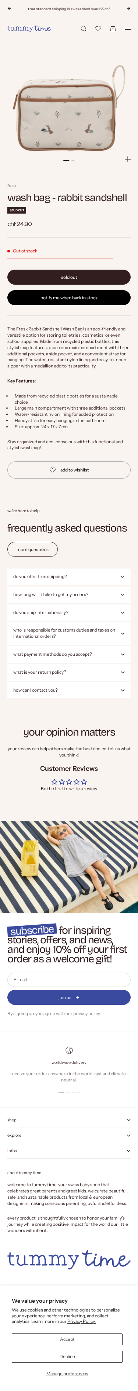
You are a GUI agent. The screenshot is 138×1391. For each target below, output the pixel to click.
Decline (67, 1356)
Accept (67, 1339)
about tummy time (24, 1172)
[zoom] (127, 159)
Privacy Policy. (81, 1321)
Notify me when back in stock (69, 297)
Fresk (12, 185)
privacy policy (86, 1013)
